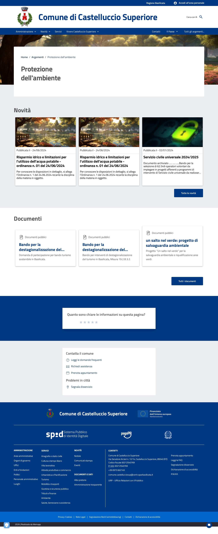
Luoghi (17, 484)
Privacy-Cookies (65, 516)
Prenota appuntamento (182, 455)
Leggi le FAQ (176, 460)
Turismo (45, 479)
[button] (189, 3)
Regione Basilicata (155, 3)
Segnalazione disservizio (182, 464)
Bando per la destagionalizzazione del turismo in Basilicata (40, 249)
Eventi (77, 465)
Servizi (45, 450)
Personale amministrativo (26, 479)
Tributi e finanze (48, 493)
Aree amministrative (23, 456)
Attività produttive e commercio (56, 470)
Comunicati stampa (83, 460)
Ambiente (46, 498)
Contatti (113, 450)
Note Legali (80, 516)
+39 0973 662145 (116, 470)
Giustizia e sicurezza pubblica (55, 488)
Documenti (28, 218)
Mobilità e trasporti (50, 484)
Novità (22, 110)
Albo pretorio (80, 480)
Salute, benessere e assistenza (55, 502)
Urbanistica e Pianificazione (54, 475)
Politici (17, 474)
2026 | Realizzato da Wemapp (28, 524)
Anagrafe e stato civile (51, 456)
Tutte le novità (188, 193)
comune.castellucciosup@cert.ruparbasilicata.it (130, 474)
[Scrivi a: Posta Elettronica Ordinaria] (138, 477)
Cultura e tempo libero (51, 461)
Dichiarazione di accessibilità (184, 469)
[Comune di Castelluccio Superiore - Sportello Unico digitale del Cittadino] (25, 17)
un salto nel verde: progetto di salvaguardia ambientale (172, 242)
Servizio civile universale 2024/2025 (170, 157)
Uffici (16, 465)
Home (24, 57)
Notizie (77, 456)
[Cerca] (201, 17)
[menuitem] (156, 31)
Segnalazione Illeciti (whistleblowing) (105, 516)
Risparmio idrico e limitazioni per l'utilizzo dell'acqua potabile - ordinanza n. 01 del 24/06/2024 (41, 161)
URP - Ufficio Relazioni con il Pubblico (125, 480)
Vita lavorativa (48, 465)
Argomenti (38, 57)
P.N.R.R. (174, 474)
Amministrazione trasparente (88, 484)
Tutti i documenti (187, 281)
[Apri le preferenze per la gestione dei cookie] (7, 526)
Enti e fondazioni (21, 470)
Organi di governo (22, 460)
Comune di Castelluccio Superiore (97, 16)
